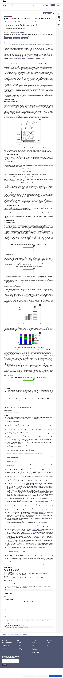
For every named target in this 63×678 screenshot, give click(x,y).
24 (33, 209)
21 (47, 187)
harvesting (11, 58)
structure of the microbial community (37, 58)
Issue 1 (15, 8)
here (49, 589)
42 (50, 370)
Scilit (33, 646)
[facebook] (12, 570)
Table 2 (37, 255)
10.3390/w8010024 (21, 8)
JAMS (33, 651)
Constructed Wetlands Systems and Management (28, 36)
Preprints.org (34, 645)
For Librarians (19, 646)
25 (48, 225)
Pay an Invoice (4, 644)
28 (25, 233)
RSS (20, 634)
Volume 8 (11, 8)
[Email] (5, 570)
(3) (52, 171)
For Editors (19, 645)
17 (41, 111)
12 (19, 86)
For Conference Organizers (22, 651)
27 (17, 230)
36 (48, 293)
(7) (52, 182)
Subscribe (4, 664)
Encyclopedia (34, 649)
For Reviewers (19, 644)
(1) (52, 168)
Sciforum (33, 642)
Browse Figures (16, 38)
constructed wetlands (17, 58)
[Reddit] (16, 570)
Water (8, 8)
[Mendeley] (18, 570)
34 (32, 283)
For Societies (19, 649)
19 (43, 165)
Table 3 (37, 366)
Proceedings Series (35, 652)
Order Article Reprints (48, 13)
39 (46, 365)
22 (34, 199)
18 (17, 151)
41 (49, 367)
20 (21, 166)
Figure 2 (7, 289)
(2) (52, 169)
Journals (4, 8)
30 (43, 239)
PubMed (18, 421)
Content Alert (24, 634)
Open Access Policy (5, 645)
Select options (5, 659)
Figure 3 (22, 295)
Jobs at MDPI (4, 648)
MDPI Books (34, 644)
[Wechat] (14, 570)
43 (21, 371)
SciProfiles (34, 648)
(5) (52, 176)
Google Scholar (37, 418)
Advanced (58, 5)
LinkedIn (48, 642)
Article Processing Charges (7, 642)
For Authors (19, 642)
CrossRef (25, 424)
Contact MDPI (4, 646)
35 (13, 281)
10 (42, 77)
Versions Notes (24, 38)
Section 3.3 (18, 286)
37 (18, 329)
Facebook (49, 644)
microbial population (26, 58)
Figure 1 (25, 107)
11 (7, 78)
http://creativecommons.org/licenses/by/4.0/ (37, 564)
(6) (52, 177)
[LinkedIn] (9, 570)
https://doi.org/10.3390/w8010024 (18, 32)
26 (49, 225)
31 (14, 242)
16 (43, 105)
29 (45, 234)
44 (31, 372)
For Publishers (19, 648)
